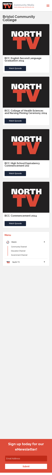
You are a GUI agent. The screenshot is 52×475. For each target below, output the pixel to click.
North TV (16, 262)
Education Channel (18, 251)
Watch (14, 242)
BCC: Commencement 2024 (21, 215)
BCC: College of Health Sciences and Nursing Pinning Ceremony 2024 (26, 112)
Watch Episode (15, 68)
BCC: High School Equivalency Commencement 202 (22, 164)
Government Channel (19, 255)
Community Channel (19, 247)
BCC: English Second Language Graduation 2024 (23, 59)
